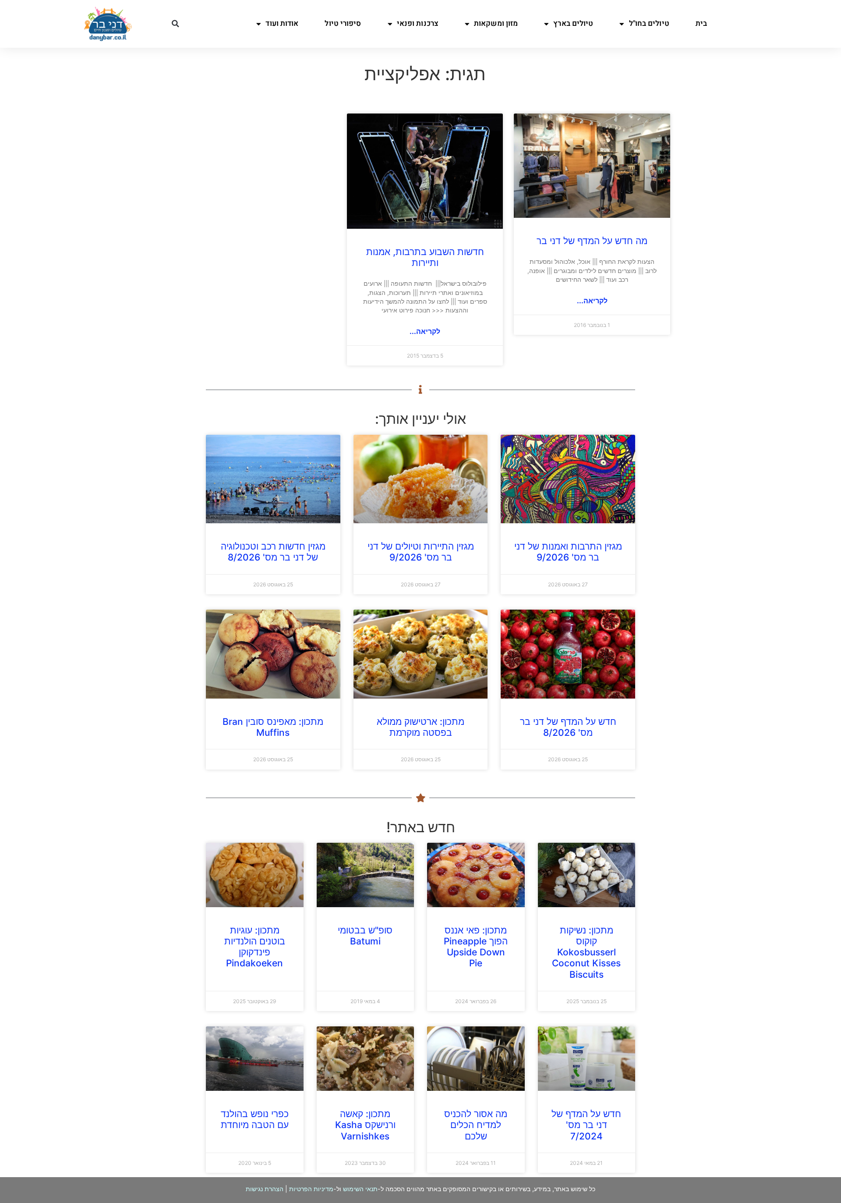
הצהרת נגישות (264, 1188)
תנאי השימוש (360, 1188)
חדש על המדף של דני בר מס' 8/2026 (568, 727)
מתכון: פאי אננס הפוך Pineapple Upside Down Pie (476, 947)
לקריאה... (592, 300)
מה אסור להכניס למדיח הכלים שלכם (475, 1124)
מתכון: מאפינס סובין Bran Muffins (273, 727)
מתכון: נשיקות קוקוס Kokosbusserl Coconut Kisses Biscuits (586, 952)
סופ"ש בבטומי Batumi (365, 936)
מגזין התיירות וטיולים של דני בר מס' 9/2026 (420, 552)
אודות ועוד (281, 23)
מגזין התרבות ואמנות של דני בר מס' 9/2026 (568, 552)
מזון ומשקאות (496, 23)
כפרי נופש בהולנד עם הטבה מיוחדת (255, 1119)
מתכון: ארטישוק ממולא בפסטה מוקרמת (420, 727)
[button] (175, 23)
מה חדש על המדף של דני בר (592, 240)
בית (701, 23)
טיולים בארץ (573, 23)
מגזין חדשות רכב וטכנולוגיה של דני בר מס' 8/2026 (273, 552)
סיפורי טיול (343, 23)
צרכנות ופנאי (417, 23)
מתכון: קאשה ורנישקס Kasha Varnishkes (365, 1124)
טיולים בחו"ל (649, 23)
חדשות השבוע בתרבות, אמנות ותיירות (425, 257)
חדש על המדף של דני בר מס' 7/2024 (586, 1124)
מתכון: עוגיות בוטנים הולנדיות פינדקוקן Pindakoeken (254, 947)
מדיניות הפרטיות (311, 1188)
